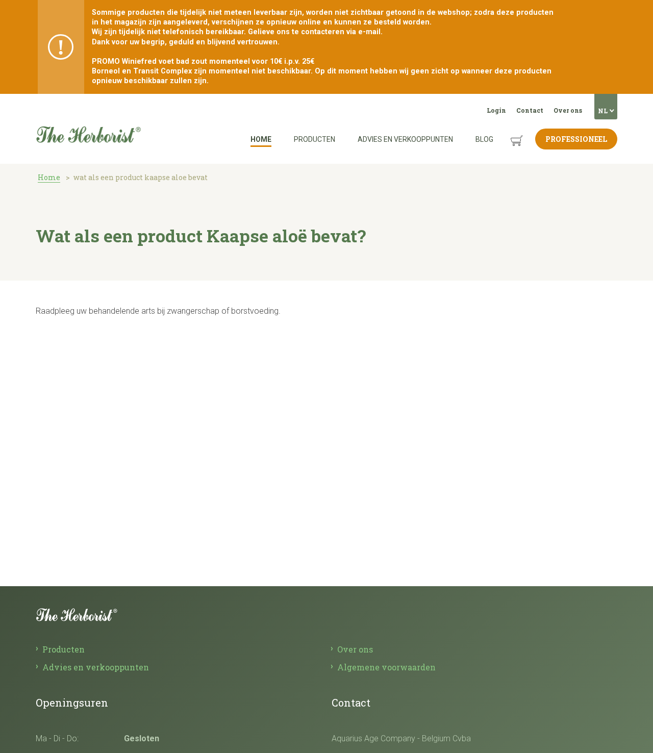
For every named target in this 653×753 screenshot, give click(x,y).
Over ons (568, 110)
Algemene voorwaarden (386, 667)
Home (260, 139)
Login (496, 110)
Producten (314, 139)
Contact (529, 110)
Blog (484, 139)
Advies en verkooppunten (405, 139)
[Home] (88, 106)
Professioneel (576, 139)
